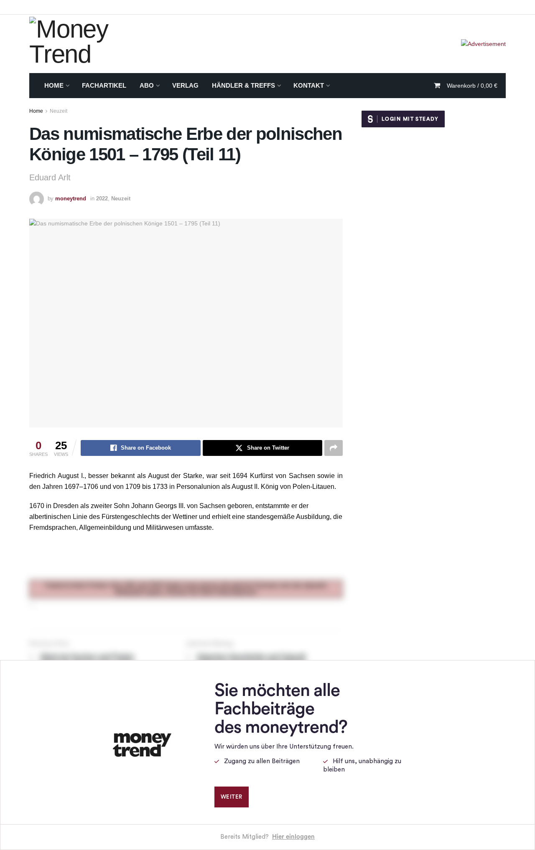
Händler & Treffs (243, 85)
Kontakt (308, 85)
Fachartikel (104, 85)
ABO (147, 85)
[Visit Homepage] (96, 44)
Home (54, 85)
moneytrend (70, 198)
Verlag (185, 85)
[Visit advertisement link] (483, 44)
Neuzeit (58, 111)
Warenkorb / (472, 85)
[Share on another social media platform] (333, 448)
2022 (102, 198)
